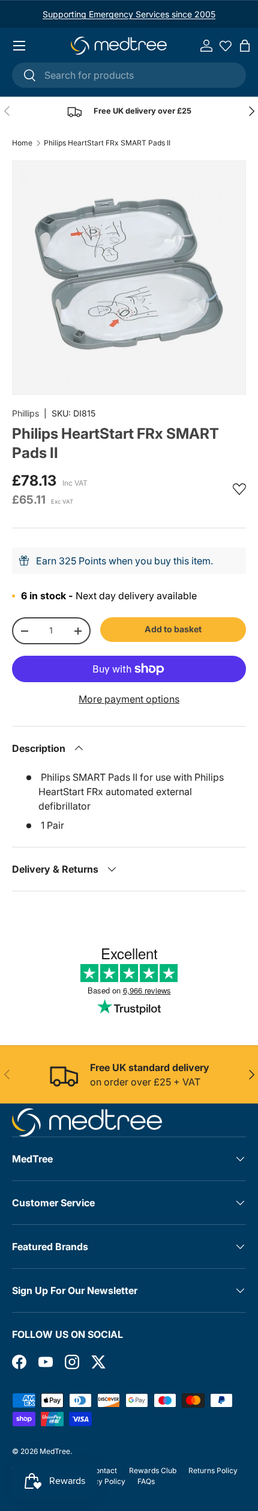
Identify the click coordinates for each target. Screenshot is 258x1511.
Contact (103, 1470)
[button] (245, 45)
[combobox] (129, 75)
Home (22, 143)
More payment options (129, 699)
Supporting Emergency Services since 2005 (129, 14)
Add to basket (173, 629)
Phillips (25, 413)
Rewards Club (152, 1470)
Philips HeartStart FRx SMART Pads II (107, 143)
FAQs (146, 1481)
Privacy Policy (100, 1481)
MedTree (55, 1451)
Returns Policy (213, 1470)
